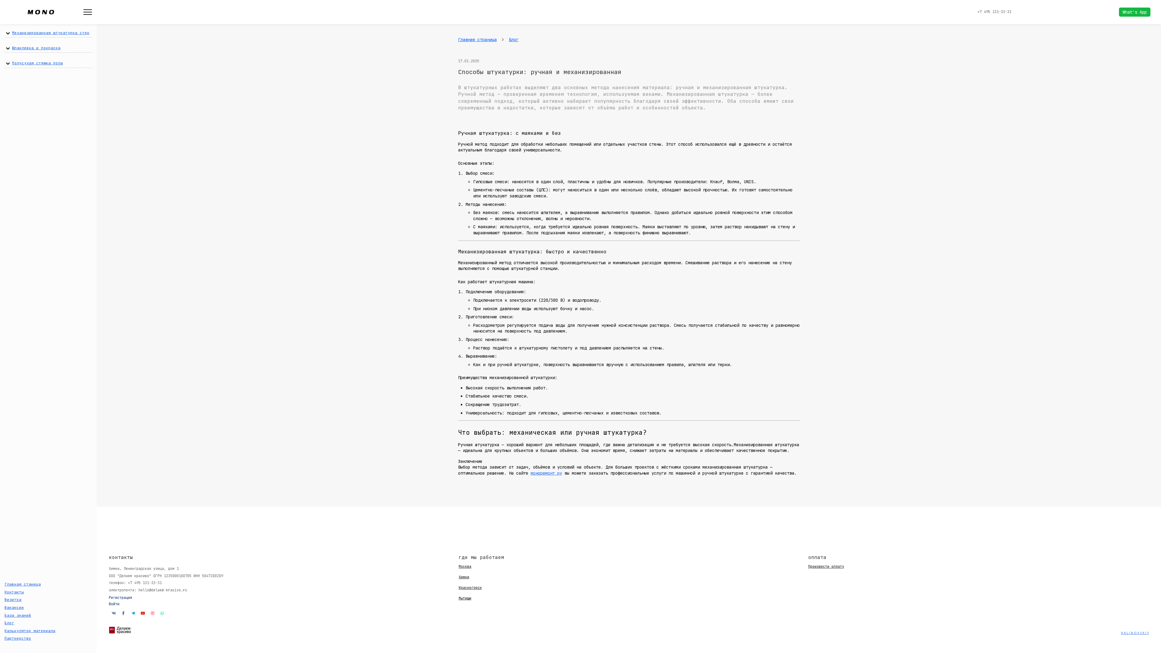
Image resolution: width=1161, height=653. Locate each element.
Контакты (14, 592)
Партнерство (18, 638)
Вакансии (14, 607)
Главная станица (23, 584)
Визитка (13, 599)
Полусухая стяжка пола (37, 63)
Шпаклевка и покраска (36, 47)
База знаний (18, 615)
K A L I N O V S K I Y (1135, 633)
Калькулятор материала (30, 630)
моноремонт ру (546, 473)
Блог (9, 622)
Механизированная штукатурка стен (50, 32)
